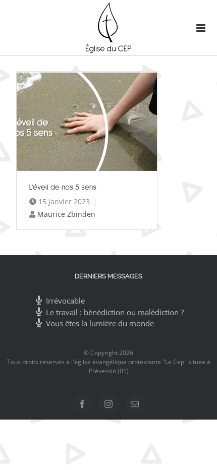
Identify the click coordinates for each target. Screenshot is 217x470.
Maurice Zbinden (66, 214)
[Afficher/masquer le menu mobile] (196, 28)
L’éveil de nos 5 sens (63, 187)
